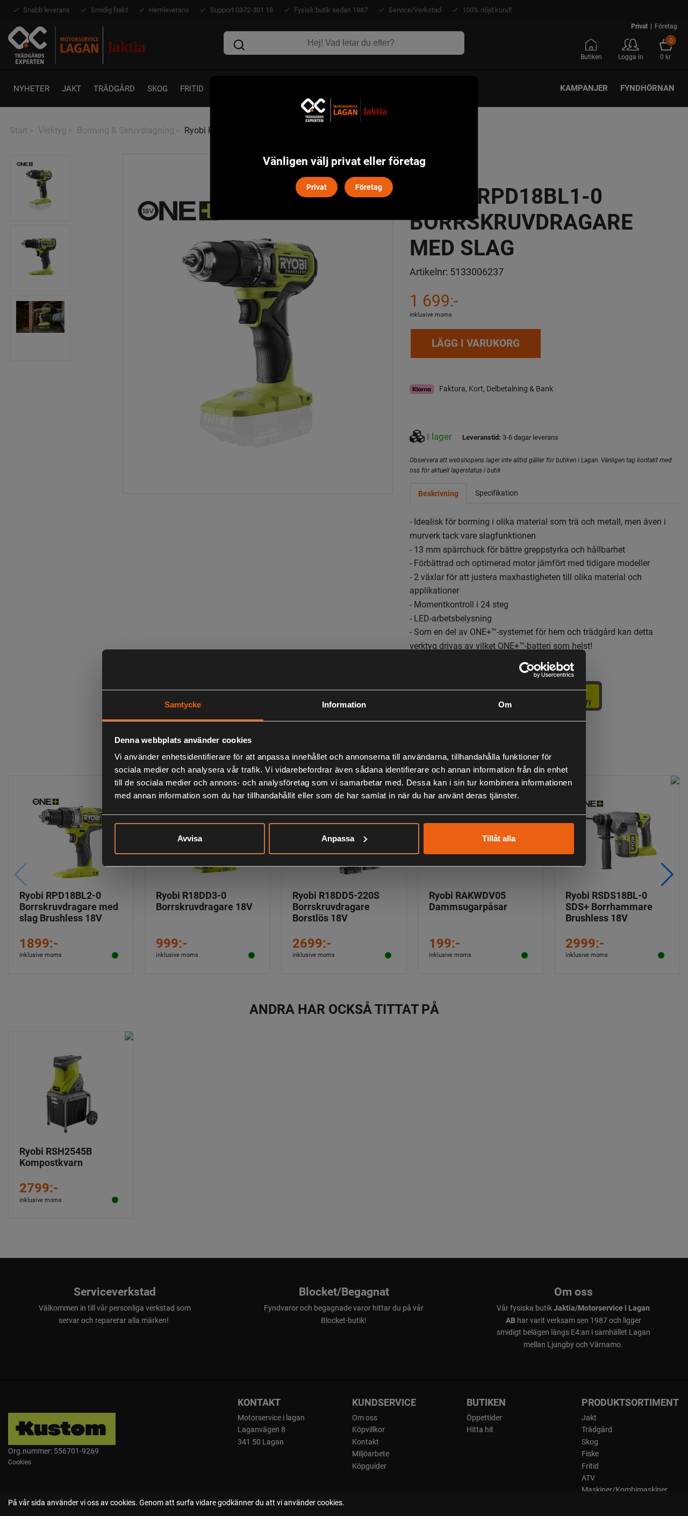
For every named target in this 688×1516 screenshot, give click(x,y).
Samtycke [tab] (183, 704)
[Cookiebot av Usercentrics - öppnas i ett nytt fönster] (527, 670)
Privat (316, 187)
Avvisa (189, 838)
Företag (368, 187)
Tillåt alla (498, 838)
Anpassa (337, 838)
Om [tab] (505, 704)
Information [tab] (344, 704)
